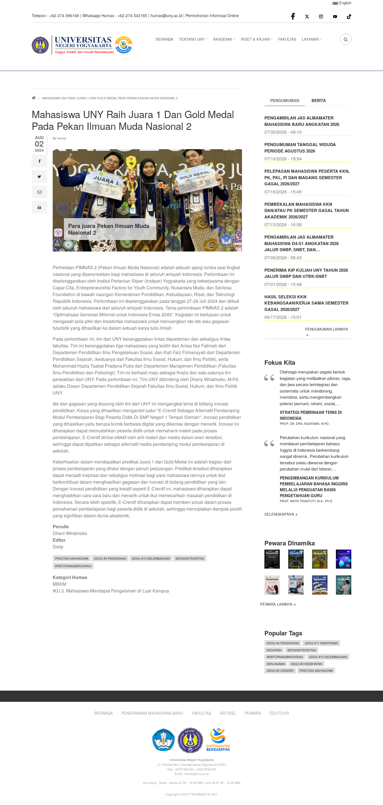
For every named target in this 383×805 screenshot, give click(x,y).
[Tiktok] (349, 16)
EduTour (279, 713)
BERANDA (164, 39)
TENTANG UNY (194, 40)
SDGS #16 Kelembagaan (151, 558)
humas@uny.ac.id (166, 15)
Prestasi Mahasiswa (71, 558)
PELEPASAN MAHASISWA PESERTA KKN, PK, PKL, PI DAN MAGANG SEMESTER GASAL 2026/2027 (307, 177)
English (344, 2)
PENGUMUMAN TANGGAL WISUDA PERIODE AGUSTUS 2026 (300, 147)
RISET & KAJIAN (257, 40)
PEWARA (253, 713)
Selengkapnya (279, 514)
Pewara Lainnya (276, 604)
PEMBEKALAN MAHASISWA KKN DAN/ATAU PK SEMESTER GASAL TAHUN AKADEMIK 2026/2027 (306, 210)
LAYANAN (312, 40)
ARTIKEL (228, 713)
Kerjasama (276, 663)
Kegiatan (274, 650)
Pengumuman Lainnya (326, 329)
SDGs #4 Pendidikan (110, 558)
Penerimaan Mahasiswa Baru (152, 713)
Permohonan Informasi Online (212, 15)
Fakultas (201, 713)
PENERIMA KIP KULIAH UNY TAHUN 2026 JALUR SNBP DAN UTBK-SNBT (306, 273)
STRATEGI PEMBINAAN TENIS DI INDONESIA (311, 415)
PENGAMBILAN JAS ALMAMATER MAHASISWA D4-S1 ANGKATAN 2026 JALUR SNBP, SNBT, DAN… (301, 243)
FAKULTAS (287, 39)
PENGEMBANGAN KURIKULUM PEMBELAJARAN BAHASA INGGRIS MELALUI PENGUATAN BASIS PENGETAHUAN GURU (314, 486)
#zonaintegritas (190, 558)
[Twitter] (307, 16)
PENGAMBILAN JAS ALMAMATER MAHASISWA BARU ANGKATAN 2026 (301, 121)
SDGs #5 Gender (280, 670)
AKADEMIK (225, 40)
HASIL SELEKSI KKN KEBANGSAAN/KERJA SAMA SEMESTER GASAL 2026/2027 (306, 303)
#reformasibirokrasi (73, 566)
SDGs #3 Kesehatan (306, 663)
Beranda (103, 713)
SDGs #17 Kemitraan (321, 643)
